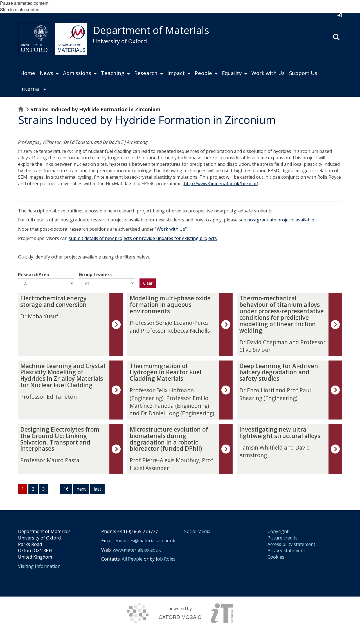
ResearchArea (33, 274)
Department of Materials (151, 30)
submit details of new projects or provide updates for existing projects (143, 238)
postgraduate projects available (280, 220)
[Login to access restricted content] (340, 15)
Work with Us (171, 229)
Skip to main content (20, 9)
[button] (336, 36)
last (97, 489)
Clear (147, 283)
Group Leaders (95, 274)
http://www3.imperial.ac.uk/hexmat (220, 183)
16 (66, 489)
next (81, 489)
